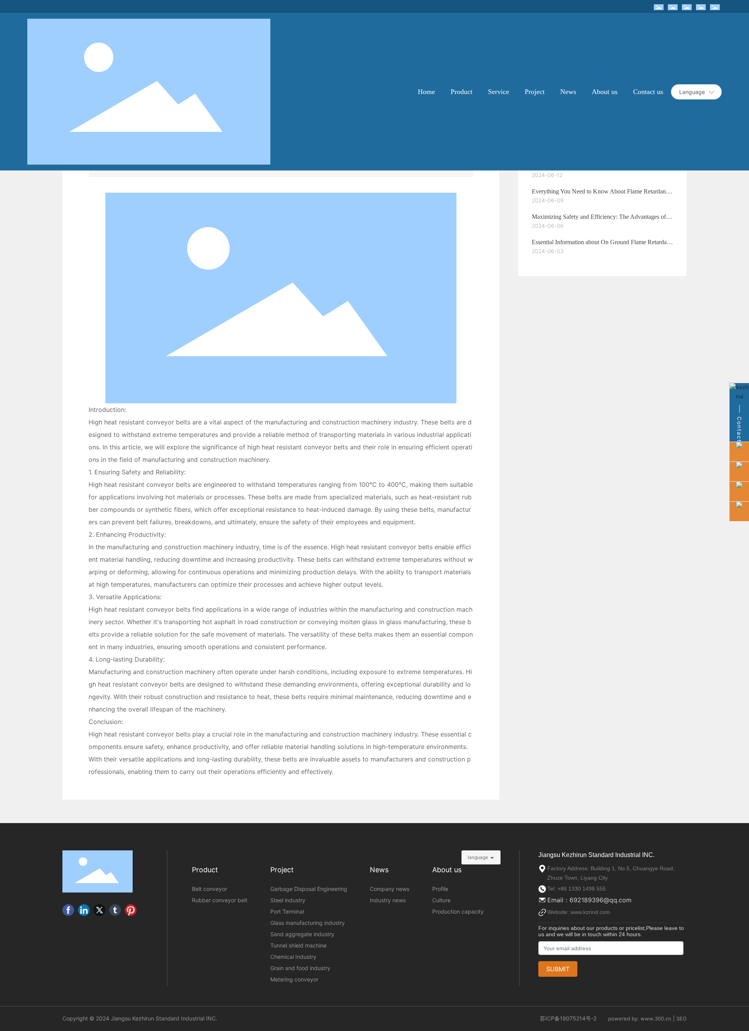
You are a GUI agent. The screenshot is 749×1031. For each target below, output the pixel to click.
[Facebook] (68, 910)
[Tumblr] (115, 910)
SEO (681, 1018)
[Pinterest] (131, 910)
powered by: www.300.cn (639, 1018)
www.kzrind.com (590, 912)
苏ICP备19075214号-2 (568, 1018)
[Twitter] (99, 910)
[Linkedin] (84, 910)
